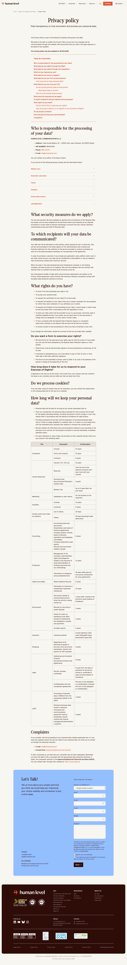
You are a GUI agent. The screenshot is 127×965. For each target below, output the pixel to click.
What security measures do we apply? (48, 96)
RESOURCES (78, 891)
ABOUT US (97, 891)
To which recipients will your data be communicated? (53, 99)
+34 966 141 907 (26, 855)
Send (77, 865)
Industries (72, 4)
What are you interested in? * (82, 785)
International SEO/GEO (59, 906)
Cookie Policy (34, 947)
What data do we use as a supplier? (47, 75)
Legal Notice (16, 947)
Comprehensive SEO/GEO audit (62, 894)
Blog (75, 894)
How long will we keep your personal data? (49, 115)
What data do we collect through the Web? (49, 66)
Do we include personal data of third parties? (52, 87)
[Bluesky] (23, 922)
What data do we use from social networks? (50, 78)
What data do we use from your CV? (47, 84)
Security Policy (86, 947)
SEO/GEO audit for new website (62, 900)
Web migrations (57, 904)
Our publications (98, 896)
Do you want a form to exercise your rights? (51, 106)
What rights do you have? (43, 102)
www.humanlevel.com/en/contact (58, 750)
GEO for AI (56, 909)
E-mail (76, 800)
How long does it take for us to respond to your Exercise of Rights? (60, 109)
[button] (119, 4)
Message (77, 824)
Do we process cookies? (43, 112)
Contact (108, 4)
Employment (97, 900)
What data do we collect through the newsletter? (52, 69)
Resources (82, 4)
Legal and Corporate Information (27, 11)
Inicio (14, 11)
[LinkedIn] (14, 922)
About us (92, 4)
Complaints (38, 118)
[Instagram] (27, 922)
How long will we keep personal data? (49, 81)
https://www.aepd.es (72, 762)
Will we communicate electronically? (49, 93)
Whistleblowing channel (107, 947)
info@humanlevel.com (49, 153)
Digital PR (56, 911)
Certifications (98, 898)
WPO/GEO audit (57, 902)
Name (76, 792)
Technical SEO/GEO (58, 896)
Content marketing (58, 898)
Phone (76, 808)
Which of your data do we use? (45, 72)
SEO (54, 891)
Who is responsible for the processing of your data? (53, 63)
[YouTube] (19, 922)
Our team (97, 894)
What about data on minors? (48, 90)
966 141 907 (45, 150)
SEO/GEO (62, 4)
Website (76, 816)
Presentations (77, 898)
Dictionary (76, 896)
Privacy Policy (84, 851)
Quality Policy (69, 947)
